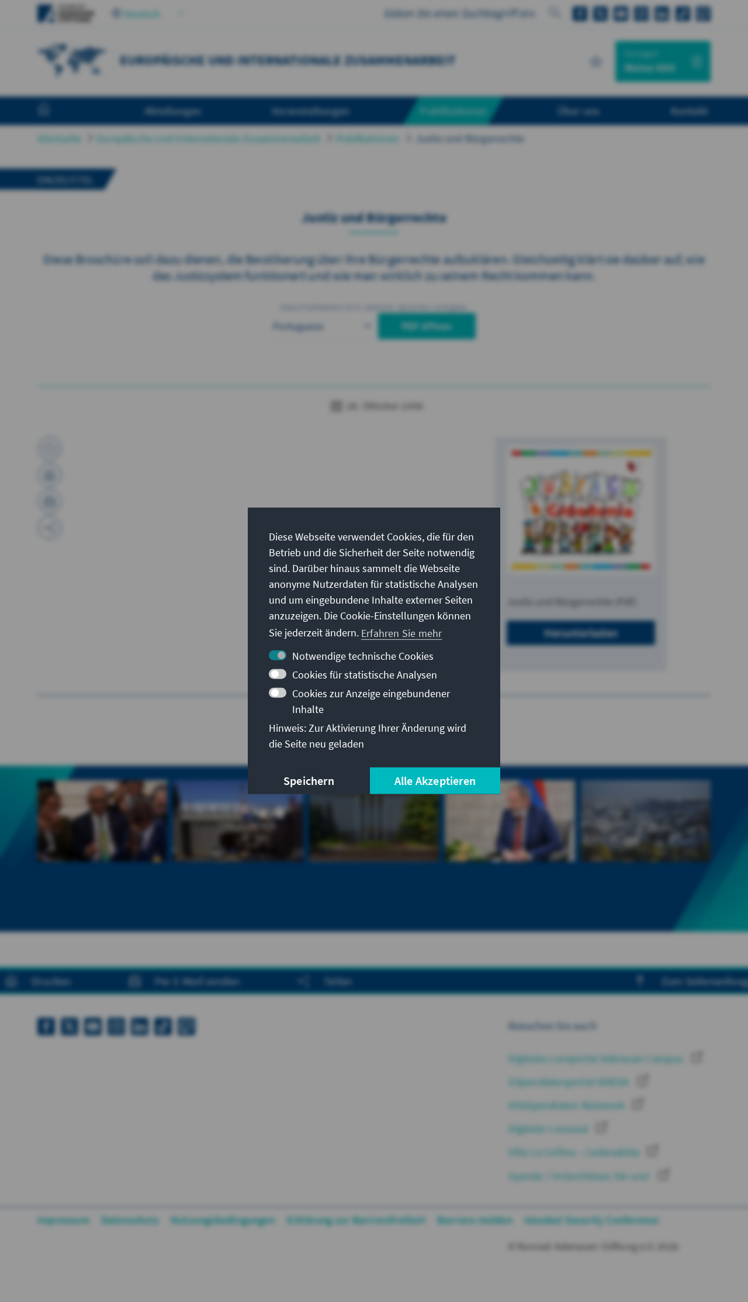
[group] (102, 848)
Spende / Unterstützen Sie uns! (580, 1176)
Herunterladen (581, 632)
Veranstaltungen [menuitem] (310, 111)
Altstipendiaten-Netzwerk (567, 1105)
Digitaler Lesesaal (549, 1128)
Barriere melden (474, 1220)
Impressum (63, 1220)
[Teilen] (49, 527)
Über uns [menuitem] (578, 111)
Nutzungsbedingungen (223, 1220)
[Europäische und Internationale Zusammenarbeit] (72, 60)
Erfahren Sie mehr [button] (401, 632)
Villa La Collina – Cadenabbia (575, 1152)
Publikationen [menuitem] (453, 111)
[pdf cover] (581, 510)
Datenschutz (130, 1220)
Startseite (59, 138)
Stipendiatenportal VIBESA (569, 1082)
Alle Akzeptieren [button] (435, 780)
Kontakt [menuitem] (689, 111)
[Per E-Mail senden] (49, 501)
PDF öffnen (426, 326)
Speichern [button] (308, 780)
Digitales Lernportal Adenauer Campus (596, 1058)
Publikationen (368, 138)
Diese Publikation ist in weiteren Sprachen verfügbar (374, 307)
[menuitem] (55, 111)
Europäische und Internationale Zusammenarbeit (208, 138)
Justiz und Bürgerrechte (470, 138)
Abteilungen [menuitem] (172, 111)
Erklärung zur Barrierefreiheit (356, 1220)
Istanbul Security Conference (591, 1220)
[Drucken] (49, 475)
